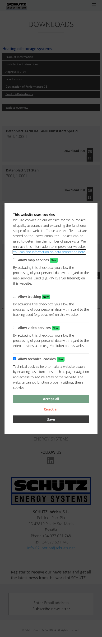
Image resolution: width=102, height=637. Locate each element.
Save (51, 419)
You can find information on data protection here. (49, 252)
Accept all (51, 399)
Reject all (51, 409)
